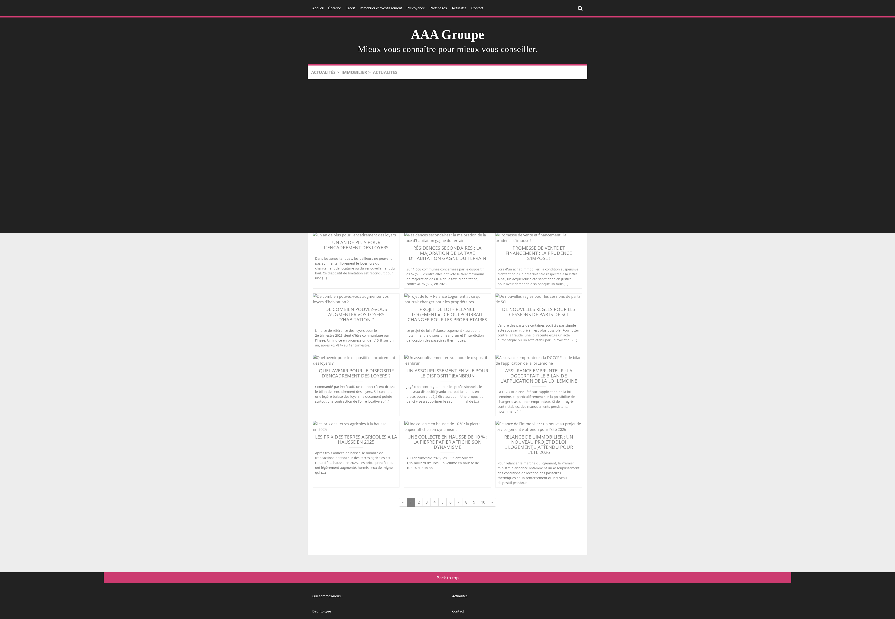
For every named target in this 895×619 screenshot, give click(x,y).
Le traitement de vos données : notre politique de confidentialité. (54, 594)
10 (483, 502)
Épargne (334, 8)
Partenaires (438, 8)
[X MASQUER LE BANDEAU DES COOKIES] (145, 556)
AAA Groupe (447, 34)
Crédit (350, 8)
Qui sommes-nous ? (327, 596)
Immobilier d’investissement (380, 8)
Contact (477, 8)
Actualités (459, 8)
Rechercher (581, 8)
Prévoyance (415, 8)
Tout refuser (74, 607)
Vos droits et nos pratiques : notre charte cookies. (43, 590)
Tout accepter (29, 607)
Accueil (318, 8)
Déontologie (321, 611)
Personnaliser (120, 607)
